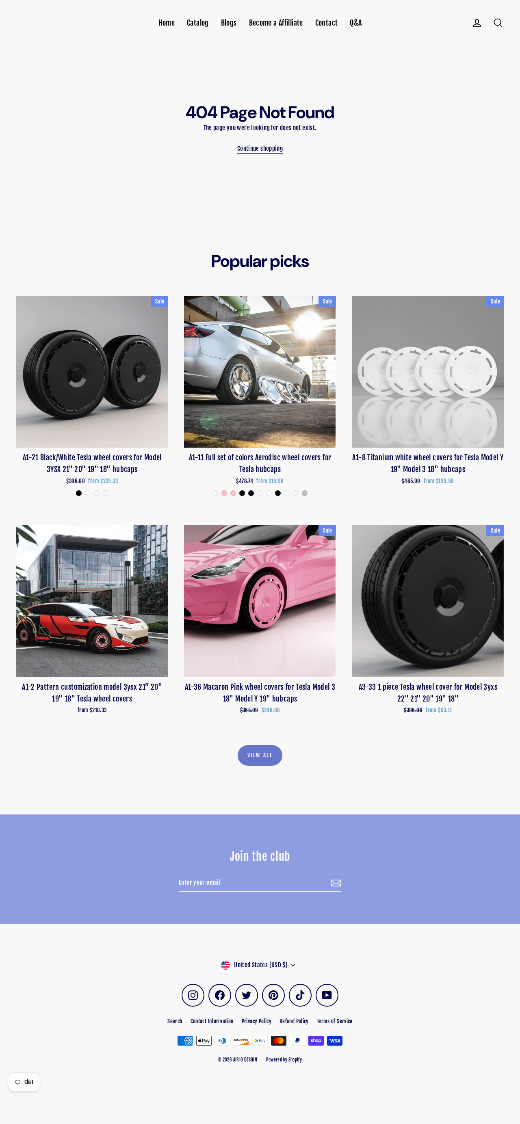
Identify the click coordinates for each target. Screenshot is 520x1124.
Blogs (229, 23)
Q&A (356, 23)
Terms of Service (335, 1021)
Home (166, 23)
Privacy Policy (256, 1021)
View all (260, 755)
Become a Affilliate (276, 23)
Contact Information (212, 1021)
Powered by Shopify (284, 1060)
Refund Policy (294, 1021)
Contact (326, 23)
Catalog (198, 23)
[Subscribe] (334, 883)
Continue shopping (260, 148)
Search (174, 1021)
